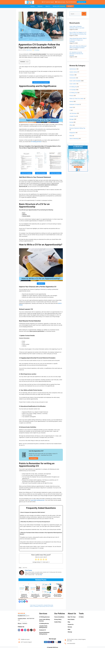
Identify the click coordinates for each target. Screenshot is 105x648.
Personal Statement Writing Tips (77, 128)
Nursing (71, 122)
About (20, 567)
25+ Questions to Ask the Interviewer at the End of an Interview (76, 54)
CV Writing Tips (73, 92)
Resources (40, 6)
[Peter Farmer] (21, 574)
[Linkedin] (24, 601)
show (27, 61)
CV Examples (36, 50)
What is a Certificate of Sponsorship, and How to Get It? (41, 606)
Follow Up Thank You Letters (77, 98)
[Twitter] (22, 601)
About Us (48, 6)
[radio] (36, 559)
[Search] (84, 14)
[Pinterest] (28, 630)
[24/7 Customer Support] (19, 642)
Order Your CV (81, 2)
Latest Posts (25, 567)
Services (32, 6)
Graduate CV (42, 630)
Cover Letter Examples (75, 80)
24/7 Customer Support (48, 2)
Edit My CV (70, 6)
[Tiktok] (31, 630)
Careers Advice (73, 72)
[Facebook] (20, 601)
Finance (71, 95)
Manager (72, 119)
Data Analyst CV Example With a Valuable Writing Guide (41, 605)
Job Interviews (73, 113)
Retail (71, 135)
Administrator (73, 69)
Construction (73, 77)
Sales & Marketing (74, 138)
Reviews (59, 6)
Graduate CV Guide (74, 104)
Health (71, 107)
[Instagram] (27, 601)
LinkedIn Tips (73, 116)
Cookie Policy (57, 622)
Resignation (72, 132)
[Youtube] (34, 630)
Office (71, 125)
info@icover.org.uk (60, 2)
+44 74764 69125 (72, 2)
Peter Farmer (28, 570)
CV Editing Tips (73, 86)
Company (72, 74)
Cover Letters (73, 83)
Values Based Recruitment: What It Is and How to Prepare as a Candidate (78, 40)
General (71, 101)
